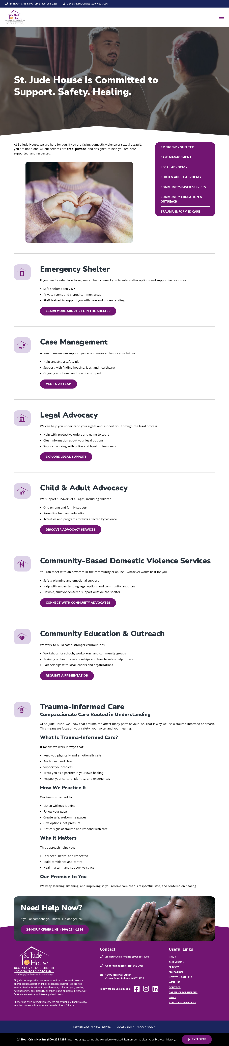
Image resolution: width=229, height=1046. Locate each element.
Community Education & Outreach (181, 199)
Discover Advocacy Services (71, 530)
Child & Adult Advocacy (181, 177)
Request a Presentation (67, 676)
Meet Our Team (58, 384)
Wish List (175, 982)
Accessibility (125, 1026)
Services (174, 967)
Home (172, 957)
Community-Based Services (183, 187)
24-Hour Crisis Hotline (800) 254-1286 (33, 3)
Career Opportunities (183, 992)
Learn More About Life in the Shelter (78, 311)
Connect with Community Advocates (78, 603)
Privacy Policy (145, 1026)
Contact (175, 987)
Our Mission (176, 962)
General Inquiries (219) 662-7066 (87, 3)
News (172, 997)
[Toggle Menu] (221, 17)
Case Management (176, 157)
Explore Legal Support (66, 457)
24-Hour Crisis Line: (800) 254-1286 (54, 930)
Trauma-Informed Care (180, 211)
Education (176, 972)
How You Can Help (180, 977)
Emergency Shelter (177, 147)
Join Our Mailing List (182, 1002)
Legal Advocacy (174, 167)
